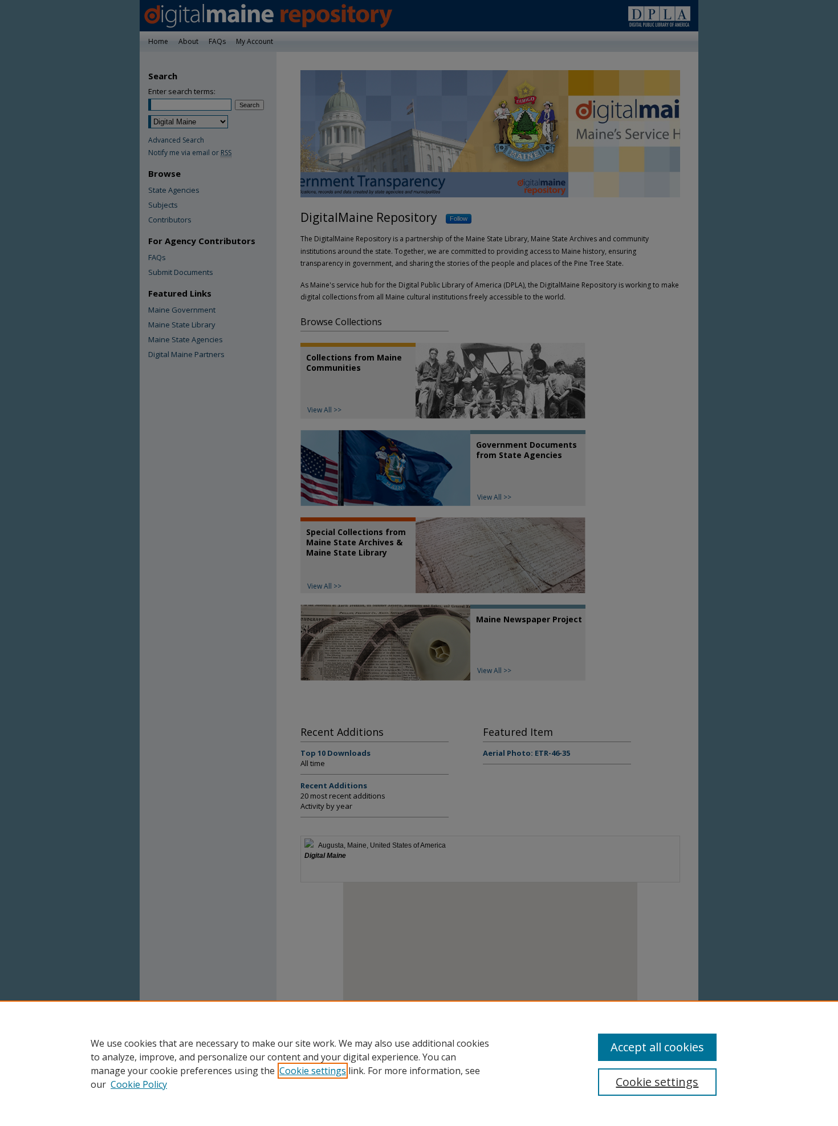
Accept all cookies (657, 1047)
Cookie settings (312, 1070)
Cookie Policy (139, 1084)
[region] (419, 1063)
